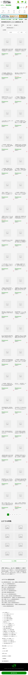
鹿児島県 (21, 19)
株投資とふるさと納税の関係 (8, 629)
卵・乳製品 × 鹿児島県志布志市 (8, 588)
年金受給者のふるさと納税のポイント (10, 636)
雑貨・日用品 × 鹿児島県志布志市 (8, 600)
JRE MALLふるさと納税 (6, 19)
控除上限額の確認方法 (7, 628)
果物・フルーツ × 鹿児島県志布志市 (9, 585)
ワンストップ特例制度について (9, 625)
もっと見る (14, 560)
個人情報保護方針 (5, 661)
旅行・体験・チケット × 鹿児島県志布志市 (10, 599)
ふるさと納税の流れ (7, 615)
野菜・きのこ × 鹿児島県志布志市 (8, 587)
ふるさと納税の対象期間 (7, 618)
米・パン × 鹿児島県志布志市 (9, 583)
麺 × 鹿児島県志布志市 (6, 597)
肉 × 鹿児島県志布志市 (6, 582)
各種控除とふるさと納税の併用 (9, 631)
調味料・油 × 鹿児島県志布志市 (18, 597)
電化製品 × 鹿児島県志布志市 (8, 604)
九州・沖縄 (15, 19)
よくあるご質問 (5, 650)
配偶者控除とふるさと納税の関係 (9, 634)
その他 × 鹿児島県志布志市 (8, 606)
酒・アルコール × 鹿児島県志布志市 (9, 590)
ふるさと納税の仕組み (7, 617)
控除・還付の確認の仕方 (7, 626)
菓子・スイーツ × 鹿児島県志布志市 (9, 594)
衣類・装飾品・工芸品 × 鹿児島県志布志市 (10, 602)
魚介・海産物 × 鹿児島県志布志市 (19, 582)
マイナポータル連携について (8, 623)
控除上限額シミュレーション (7, 645)
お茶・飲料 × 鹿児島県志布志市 (8, 592)
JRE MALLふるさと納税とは (8, 640)
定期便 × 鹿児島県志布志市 (20, 604)
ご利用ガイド (4, 648)
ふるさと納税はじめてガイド (8, 614)
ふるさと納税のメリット (7, 620)
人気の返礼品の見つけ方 (7, 643)
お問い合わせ (4, 653)
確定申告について (6, 621)
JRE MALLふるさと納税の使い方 (9, 641)
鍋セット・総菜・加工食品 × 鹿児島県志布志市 (11, 595)
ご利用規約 (4, 658)
